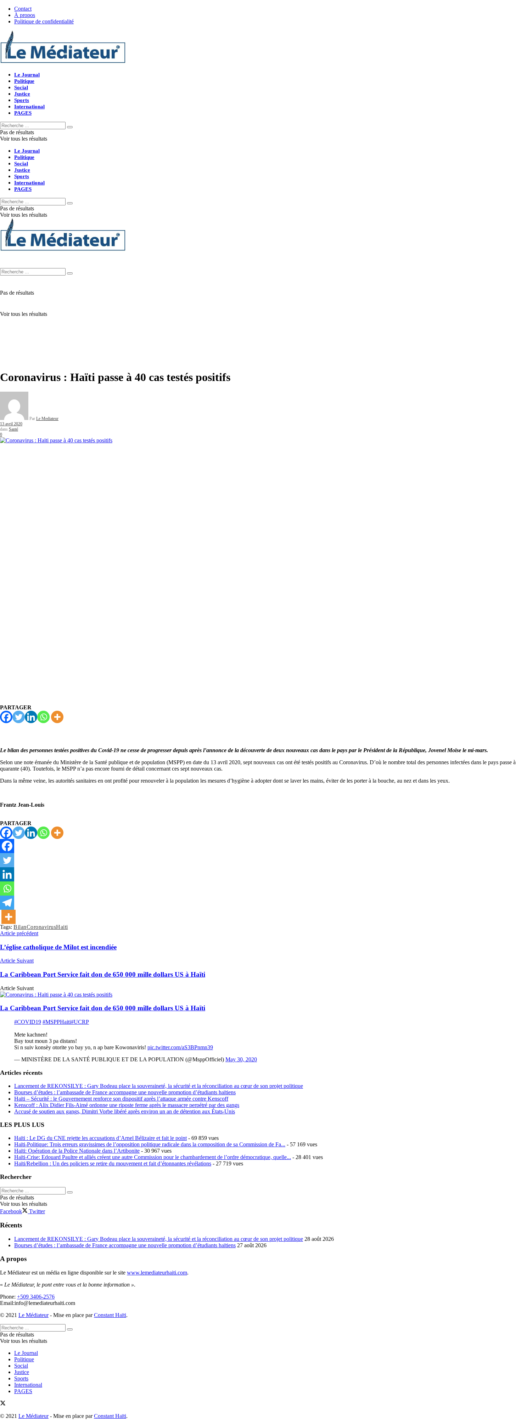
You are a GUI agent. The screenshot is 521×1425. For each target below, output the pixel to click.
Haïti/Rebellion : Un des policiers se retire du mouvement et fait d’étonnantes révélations (112, 1163)
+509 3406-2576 (36, 1297)
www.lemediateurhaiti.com (157, 1273)
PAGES (23, 113)
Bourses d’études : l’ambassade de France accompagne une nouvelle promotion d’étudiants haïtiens (125, 1092)
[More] (57, 717)
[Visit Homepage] (63, 62)
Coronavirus (41, 927)
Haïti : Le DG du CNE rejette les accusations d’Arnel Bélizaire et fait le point (100, 1138)
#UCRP (80, 1022)
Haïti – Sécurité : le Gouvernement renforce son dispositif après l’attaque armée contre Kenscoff (121, 1099)
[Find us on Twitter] (3, 1404)
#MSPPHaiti (57, 1022)
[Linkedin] (31, 717)
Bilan (20, 927)
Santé (13, 429)
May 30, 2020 (241, 1059)
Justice (22, 94)
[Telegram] (7, 903)
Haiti (62, 927)
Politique (24, 81)
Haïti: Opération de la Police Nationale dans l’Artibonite (77, 1151)
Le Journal (27, 75)
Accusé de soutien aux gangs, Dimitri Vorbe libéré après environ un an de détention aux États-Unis (124, 1111)
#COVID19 (27, 1022)
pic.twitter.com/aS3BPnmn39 (180, 1047)
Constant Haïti (110, 1315)
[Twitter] (18, 717)
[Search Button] (70, 127)
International (29, 106)
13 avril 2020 (11, 423)
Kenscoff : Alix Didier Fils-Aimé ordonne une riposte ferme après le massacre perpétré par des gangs (126, 1105)
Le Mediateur (47, 418)
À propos (24, 15)
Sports (21, 100)
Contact (23, 9)
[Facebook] (6, 717)
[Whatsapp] (43, 717)
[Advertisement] (260, 313)
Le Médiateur (33, 1315)
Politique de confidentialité (44, 21)
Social (21, 87)
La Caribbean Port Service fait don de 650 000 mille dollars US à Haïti (102, 1008)
